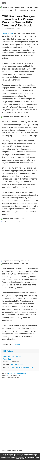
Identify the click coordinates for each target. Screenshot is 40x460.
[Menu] (37, 3)
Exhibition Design (21, 373)
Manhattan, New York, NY (11, 356)
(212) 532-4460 (14, 362)
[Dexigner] (4, 3)
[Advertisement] (20, 241)
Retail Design (12, 373)
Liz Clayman (16, 344)
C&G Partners (7, 33)
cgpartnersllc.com (16, 364)
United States (7, 359)
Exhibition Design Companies (22, 367)
